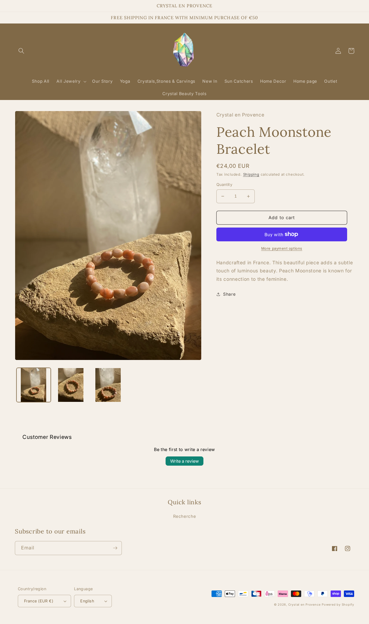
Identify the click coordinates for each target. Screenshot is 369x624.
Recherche (184, 516)
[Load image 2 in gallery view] (71, 385)
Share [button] (229, 294)
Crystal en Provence (304, 604)
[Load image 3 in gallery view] (108, 385)
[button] (21, 50)
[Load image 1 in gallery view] (33, 385)
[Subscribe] (115, 548)
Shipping (251, 174)
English (87, 601)
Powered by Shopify (338, 604)
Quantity (224, 184)
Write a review (184, 461)
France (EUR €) (38, 601)
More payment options (281, 248)
